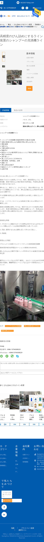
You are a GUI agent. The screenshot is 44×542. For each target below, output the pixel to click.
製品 (9, 16)
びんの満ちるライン (6, 462)
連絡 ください (11, 26)
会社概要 (18, 461)
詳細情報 (5, 110)
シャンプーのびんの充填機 (13, 326)
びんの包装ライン (5, 455)
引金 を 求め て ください (23, 26)
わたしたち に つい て (23, 16)
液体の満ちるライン (7, 331)
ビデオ (14, 16)
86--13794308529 (10, 8)
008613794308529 (16, 353)
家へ (5, 16)
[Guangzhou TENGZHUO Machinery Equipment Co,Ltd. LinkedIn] (27, 8)
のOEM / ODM (27, 458)
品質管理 (2, 26)
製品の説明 (18, 110)
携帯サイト (23, 530)
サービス (18, 468)
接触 (29, 88)
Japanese (38, 8)
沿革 (16, 464)
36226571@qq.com (27, 3)
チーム (17, 472)
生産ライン (26, 455)
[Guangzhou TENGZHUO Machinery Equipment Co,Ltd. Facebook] (23, 8)
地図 (12, 528)
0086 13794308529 (14, 349)
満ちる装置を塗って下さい (32, 326)
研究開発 (25, 462)
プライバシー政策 (27, 528)
